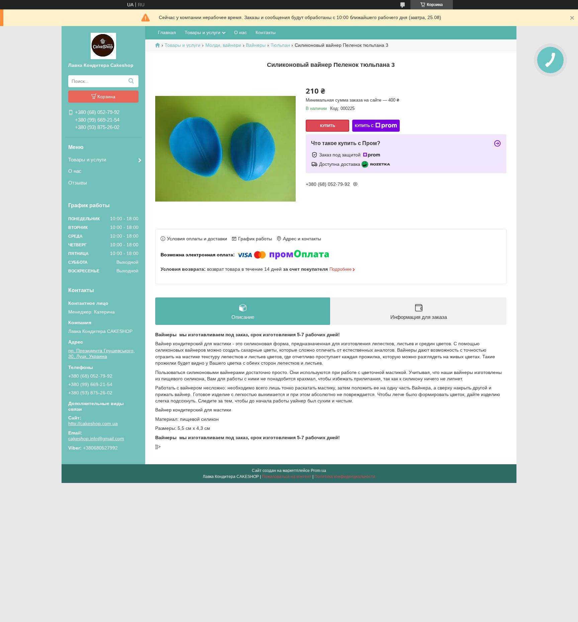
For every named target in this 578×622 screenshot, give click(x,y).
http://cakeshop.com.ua (93, 423)
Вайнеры (256, 45)
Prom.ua (318, 470)
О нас (75, 171)
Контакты (266, 32)
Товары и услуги (87, 159)
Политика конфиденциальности (344, 476)
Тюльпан (280, 45)
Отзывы (77, 182)
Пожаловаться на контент (286, 476)
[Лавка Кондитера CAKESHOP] (103, 45)
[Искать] (130, 81)
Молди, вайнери (223, 45)
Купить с (364, 126)
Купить (327, 126)
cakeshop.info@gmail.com (96, 438)
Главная (167, 32)
